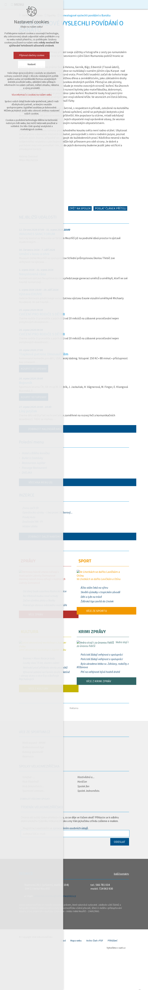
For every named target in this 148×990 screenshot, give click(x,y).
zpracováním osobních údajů (70, 828)
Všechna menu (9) (40, 482)
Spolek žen (83, 786)
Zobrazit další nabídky (44, 536)
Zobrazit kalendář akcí (45, 429)
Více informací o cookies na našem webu (32, 94)
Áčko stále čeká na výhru (94, 587)
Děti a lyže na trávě (91, 597)
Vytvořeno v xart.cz (116, 947)
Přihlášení (112, 940)
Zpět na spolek (80, 208)
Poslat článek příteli (110, 208)
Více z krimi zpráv (98, 681)
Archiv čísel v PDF (94, 940)
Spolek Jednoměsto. (88, 790)
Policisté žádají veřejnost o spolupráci (102, 654)
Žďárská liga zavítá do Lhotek (97, 601)
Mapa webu (76, 940)
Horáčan (82, 781)
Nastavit (32, 64)
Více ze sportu (96, 611)
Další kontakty (121, 873)
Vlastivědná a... (86, 777)
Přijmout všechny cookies (31, 55)
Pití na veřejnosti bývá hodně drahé (100, 672)
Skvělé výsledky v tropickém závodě (100, 592)
